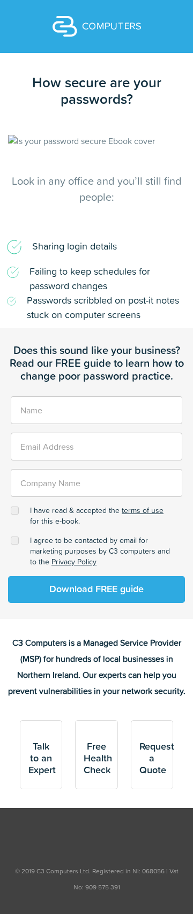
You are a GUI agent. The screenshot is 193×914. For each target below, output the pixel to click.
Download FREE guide (96, 589)
